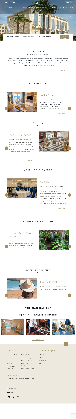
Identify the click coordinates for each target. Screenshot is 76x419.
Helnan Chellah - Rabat (27, 350)
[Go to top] (66, 326)
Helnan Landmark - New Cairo (12, 337)
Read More (63, 70)
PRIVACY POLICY (42, 336)
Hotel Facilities (62, 7)
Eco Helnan (41, 339)
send (24, 367)
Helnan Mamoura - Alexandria (26, 337)
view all (38, 321)
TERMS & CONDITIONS (43, 345)
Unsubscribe (12, 370)
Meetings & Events (35, 7)
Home (4, 7)
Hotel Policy (38, 10)
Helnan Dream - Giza (13, 341)
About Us (17, 7)
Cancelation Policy (43, 342)
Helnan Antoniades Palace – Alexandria (26, 341)
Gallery (71, 7)
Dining (25, 7)
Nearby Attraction (49, 7)
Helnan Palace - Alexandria (11, 349)
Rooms (10, 7)
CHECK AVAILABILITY (64, 37)
